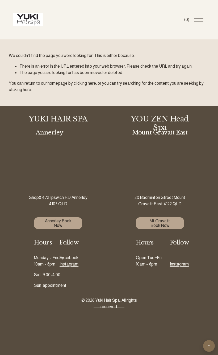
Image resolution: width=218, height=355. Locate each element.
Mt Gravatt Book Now (160, 223)
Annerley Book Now (58, 223)
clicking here (85, 83)
